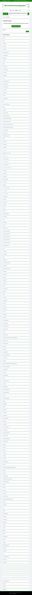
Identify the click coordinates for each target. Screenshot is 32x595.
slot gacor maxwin (5, 164)
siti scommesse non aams (7, 121)
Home (11, 10)
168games (4, 184)
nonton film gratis (5, 179)
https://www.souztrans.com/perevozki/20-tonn (10, 363)
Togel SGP (4, 43)
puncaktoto (4, 317)
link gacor (4, 586)
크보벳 (4, 219)
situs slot (4, 464)
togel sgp (4, 46)
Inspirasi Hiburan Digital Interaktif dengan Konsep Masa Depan (14, 13)
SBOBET (4, 530)
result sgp (4, 490)
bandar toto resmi (5, 343)
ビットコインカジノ (6, 161)
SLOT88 (4, 484)
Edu (13, 10)
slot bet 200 (5, 274)
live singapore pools (6, 245)
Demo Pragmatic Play (6, 398)
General (16, 10)
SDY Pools (4, 372)
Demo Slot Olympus (6, 380)
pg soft (4, 395)
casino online (5, 265)
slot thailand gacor (5, 461)
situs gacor (4, 297)
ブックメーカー (5, 190)
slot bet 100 (4, 141)
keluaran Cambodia (6, 213)
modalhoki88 (5, 300)
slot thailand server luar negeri (7, 478)
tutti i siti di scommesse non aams (8, 124)
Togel (4, 248)
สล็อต (4, 63)
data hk (4, 533)
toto (3, 553)
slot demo (4, 349)
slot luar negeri (5, 288)
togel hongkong (5, 513)
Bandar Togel (5, 259)
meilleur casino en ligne (6, 233)
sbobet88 (4, 291)
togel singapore (5, 55)
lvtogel (4, 225)
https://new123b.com (6, 556)
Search (27, 31)
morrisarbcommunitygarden (14, 5)
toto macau (4, 199)
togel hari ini (5, 92)
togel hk (4, 95)
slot (3, 101)
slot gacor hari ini (5, 69)
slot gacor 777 (5, 357)
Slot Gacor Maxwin (6, 320)
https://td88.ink (5, 536)
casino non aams (5, 130)
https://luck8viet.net (6, 81)
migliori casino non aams (6, 242)
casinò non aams (5, 112)
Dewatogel (4, 421)
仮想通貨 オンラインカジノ (7, 153)
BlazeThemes (14, 593)
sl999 (4, 40)
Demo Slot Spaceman (6, 432)
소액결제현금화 (5, 369)
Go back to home (16, 26)
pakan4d (4, 542)
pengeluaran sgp (5, 334)
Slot (19, 10)
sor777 (4, 331)
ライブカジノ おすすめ (6, 187)
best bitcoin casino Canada (7, 118)
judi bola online (5, 228)
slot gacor (4, 346)
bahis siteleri (5, 412)
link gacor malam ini (6, 52)
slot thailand (5, 314)
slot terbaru (4, 49)
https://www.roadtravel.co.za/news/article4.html (10, 337)
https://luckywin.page (6, 545)
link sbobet (4, 516)
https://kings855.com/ (6, 389)
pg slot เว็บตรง (5, 66)
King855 (4, 447)
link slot (4, 311)
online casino (5, 308)
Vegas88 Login (5, 386)
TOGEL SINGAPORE (6, 481)
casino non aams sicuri (6, 115)
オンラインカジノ (5, 193)
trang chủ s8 (5, 89)
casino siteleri (5, 415)
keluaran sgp (5, 75)
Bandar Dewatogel (5, 418)
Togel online (5, 251)
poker (4, 294)
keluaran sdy (5, 409)
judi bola (4, 210)
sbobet (4, 138)
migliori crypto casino (6, 104)
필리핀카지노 (5, 282)
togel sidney (5, 72)
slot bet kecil (5, 144)
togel (3, 78)
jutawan (4, 285)
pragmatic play (5, 340)
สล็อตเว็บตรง (5, 589)
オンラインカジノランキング (7, 167)
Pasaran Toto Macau (6, 392)
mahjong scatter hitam (6, 366)
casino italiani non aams (6, 262)
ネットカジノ (5, 150)
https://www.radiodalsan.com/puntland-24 (9, 467)
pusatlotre (4, 383)
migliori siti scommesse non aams (8, 127)
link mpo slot (5, 562)
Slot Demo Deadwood (6, 438)
